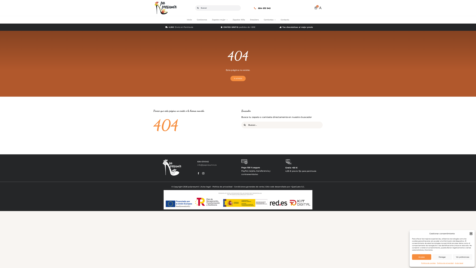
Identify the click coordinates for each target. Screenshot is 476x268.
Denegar (442, 257)
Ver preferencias (462, 257)
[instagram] (203, 173)
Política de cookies (428, 263)
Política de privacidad (445, 263)
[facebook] (198, 173)
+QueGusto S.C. (298, 187)
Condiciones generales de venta (249, 187)
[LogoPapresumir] (165, 1)
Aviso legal (459, 263)
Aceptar (421, 257)
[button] (471, 233)
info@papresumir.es (207, 165)
